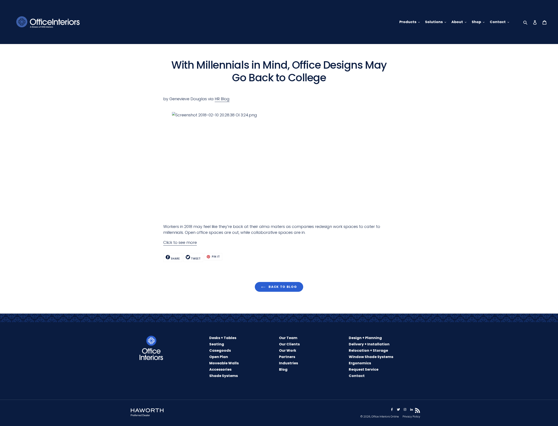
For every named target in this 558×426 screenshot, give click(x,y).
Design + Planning (365, 337)
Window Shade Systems (371, 356)
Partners (287, 356)
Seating (216, 344)
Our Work (287, 350)
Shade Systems (223, 375)
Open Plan (218, 356)
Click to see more (180, 242)
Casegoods (220, 350)
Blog (283, 369)
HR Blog (222, 99)
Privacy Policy (411, 416)
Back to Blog (282, 287)
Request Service (363, 369)
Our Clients (289, 344)
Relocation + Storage (368, 350)
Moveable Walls (224, 363)
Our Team (288, 337)
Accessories (220, 369)
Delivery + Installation (369, 344)
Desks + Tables (222, 337)
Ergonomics (360, 363)
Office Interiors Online (385, 416)
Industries (288, 363)
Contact (357, 375)
